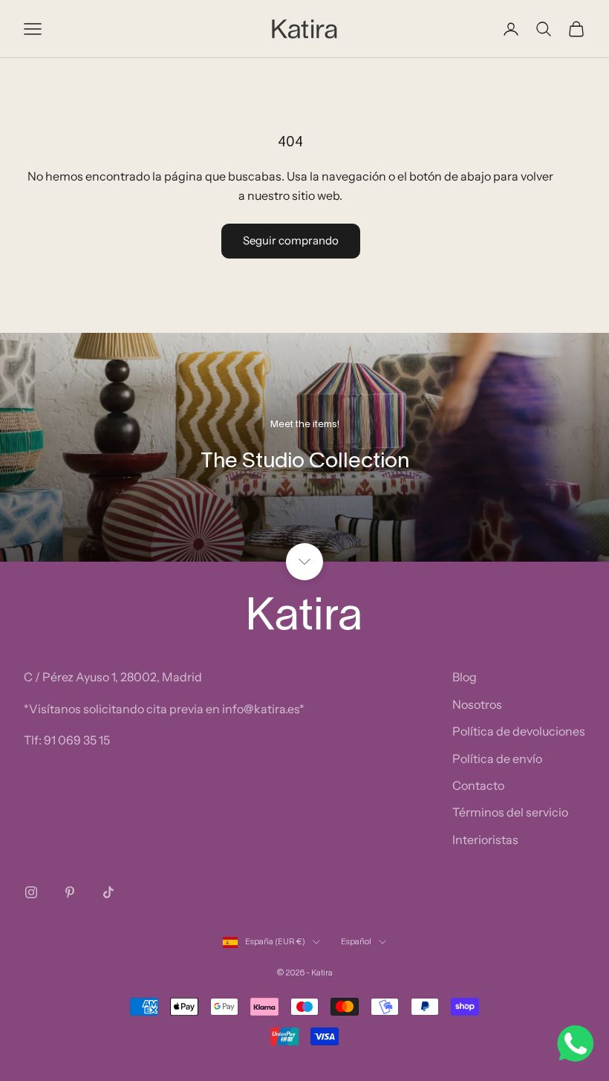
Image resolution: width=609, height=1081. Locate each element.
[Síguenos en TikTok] (108, 892)
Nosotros (477, 704)
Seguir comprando (291, 240)
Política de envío (497, 758)
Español (356, 942)
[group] (304, 447)
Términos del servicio (510, 812)
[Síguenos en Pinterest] (69, 892)
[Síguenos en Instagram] (31, 892)
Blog (464, 676)
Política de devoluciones (518, 731)
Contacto (478, 785)
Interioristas (485, 839)
